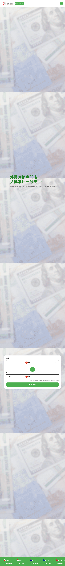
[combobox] (42, 362)
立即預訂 (32, 384)
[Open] (56, 362)
